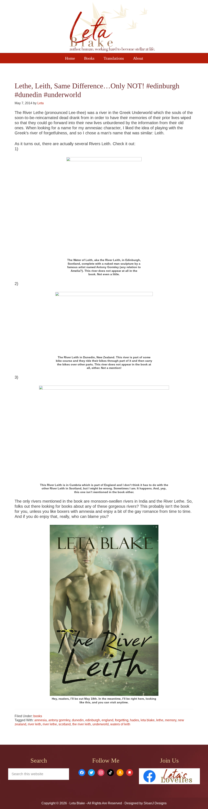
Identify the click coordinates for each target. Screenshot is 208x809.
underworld (100, 724)
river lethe (50, 724)
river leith (34, 724)
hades (134, 720)
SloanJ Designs (155, 803)
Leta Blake (112, 27)
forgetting (121, 720)
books (37, 716)
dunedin (78, 720)
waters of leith (120, 724)
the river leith (81, 724)
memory (170, 720)
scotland (64, 724)
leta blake (148, 720)
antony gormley (59, 720)
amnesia (40, 720)
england (107, 720)
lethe (159, 720)
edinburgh (92, 720)
